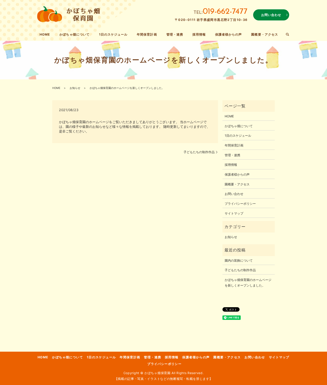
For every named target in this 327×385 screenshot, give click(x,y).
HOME (45, 34)
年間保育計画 (147, 34)
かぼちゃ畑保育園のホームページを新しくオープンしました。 (248, 282)
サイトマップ (234, 213)
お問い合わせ (271, 15)
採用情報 (199, 34)
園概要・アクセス (264, 34)
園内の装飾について (239, 260)
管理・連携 (174, 34)
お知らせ (75, 88)
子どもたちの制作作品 (199, 152)
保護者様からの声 (228, 34)
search (287, 34)
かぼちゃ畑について (74, 34)
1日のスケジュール (113, 34)
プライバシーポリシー (240, 203)
